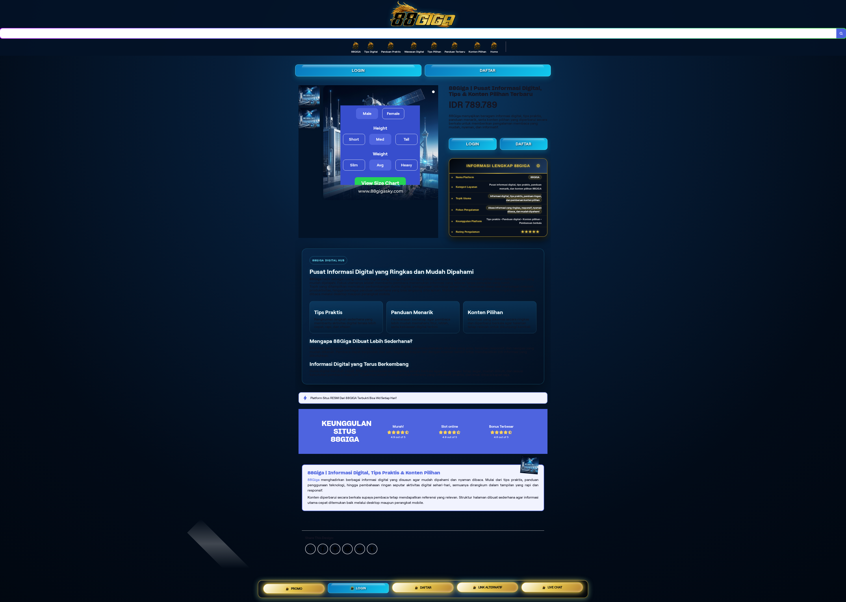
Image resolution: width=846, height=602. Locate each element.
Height (380, 128)
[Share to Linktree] (335, 548)
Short (354, 139)
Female (393, 113)
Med (380, 139)
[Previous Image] (326, 143)
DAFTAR (488, 70)
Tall (406, 139)
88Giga (313, 480)
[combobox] (418, 33)
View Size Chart (380, 183)
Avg (380, 165)
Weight (380, 153)
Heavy (406, 165)
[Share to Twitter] (310, 548)
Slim (354, 165)
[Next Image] (434, 143)
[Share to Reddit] (359, 548)
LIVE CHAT (555, 589)
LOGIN (358, 70)
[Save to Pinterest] (347, 548)
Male (367, 113)
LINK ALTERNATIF (490, 588)
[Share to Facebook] (322, 548)
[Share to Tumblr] (372, 548)
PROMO (296, 587)
